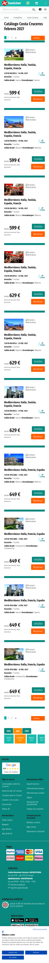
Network (5, 824)
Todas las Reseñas (11, 772)
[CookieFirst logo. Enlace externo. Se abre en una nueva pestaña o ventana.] (3, 932)
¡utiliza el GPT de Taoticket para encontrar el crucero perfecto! (27, 904)
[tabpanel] (24, 739)
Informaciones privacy (35, 788)
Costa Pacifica (10, 73)
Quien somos (7, 820)
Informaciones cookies (35, 793)
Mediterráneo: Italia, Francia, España (24, 470)
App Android (7, 833)
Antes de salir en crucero (12, 791)
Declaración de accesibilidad (32, 803)
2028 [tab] (27, 731)
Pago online (31, 827)
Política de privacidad (40, 929)
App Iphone (6, 829)
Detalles (38, 91)
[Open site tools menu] (45, 3)
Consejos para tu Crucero (12, 795)
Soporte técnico (33, 784)
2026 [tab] (9, 731)
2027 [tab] (18, 731)
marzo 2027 (31, 739)
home (6, 17)
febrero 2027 (20, 739)
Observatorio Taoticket (36, 831)
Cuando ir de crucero (10, 800)
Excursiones (6, 804)
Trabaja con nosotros (35, 809)
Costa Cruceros (33, 17)
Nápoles (19, 148)
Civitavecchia (21, 546)
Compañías (17, 17)
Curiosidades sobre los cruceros (11, 785)
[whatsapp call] (28, 3)
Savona (18, 80)
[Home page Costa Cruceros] (42, 73)
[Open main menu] (45, 9)
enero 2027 (8, 739)
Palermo (19, 215)
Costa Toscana (10, 475)
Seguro (29, 797)
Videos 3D (6, 809)
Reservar (38, 99)
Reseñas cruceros (33, 822)
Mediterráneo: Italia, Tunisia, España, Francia (20, 66)
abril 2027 (42, 739)
